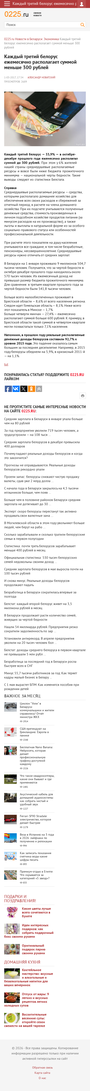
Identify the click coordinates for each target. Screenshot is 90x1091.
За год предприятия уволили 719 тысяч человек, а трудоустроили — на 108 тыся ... (41, 433)
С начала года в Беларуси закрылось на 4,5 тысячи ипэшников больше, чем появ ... (41, 490)
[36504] (12, 1018)
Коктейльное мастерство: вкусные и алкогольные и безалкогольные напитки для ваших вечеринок (28, 977)
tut (6, 365)
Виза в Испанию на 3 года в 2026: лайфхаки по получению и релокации (37, 838)
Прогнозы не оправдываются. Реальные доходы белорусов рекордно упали (39, 467)
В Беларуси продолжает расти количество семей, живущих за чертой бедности (40, 618)
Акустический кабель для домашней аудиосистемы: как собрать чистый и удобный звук (37, 799)
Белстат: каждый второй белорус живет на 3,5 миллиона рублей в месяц (38, 606)
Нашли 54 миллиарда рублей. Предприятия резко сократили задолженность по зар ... (41, 629)
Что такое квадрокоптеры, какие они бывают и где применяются (37, 779)
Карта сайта (42, 1073)
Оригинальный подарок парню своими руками (33, 950)
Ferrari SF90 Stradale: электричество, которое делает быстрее (35, 820)
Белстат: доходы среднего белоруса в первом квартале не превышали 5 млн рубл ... (45, 652)
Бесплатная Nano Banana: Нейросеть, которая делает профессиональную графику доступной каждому (36, 756)
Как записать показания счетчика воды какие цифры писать (35, 857)
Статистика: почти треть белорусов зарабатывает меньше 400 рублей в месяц (40, 548)
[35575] (12, 912)
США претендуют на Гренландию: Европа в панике (34, 732)
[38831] (12, 973)
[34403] (12, 949)
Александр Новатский (41, 77)
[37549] (12, 997)
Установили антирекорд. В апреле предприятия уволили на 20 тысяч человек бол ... (39, 641)
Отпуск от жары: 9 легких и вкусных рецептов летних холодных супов (26, 1000)
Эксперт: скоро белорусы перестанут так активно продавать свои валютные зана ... (40, 514)
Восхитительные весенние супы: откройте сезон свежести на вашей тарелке (25, 1020)
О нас (42, 1078)
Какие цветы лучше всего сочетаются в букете (36, 913)
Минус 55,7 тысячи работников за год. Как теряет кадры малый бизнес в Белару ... (40, 675)
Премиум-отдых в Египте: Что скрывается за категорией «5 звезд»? (36, 875)
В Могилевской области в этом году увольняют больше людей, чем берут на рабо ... (44, 525)
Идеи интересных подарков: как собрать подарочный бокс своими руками (29, 931)
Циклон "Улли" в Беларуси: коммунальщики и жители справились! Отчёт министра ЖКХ (37, 710)
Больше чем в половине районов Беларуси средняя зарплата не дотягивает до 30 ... (42, 502)
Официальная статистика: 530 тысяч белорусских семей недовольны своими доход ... (40, 560)
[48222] (12, 929)
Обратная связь (42, 1068)
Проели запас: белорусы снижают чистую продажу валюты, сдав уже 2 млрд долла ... (41, 479)
